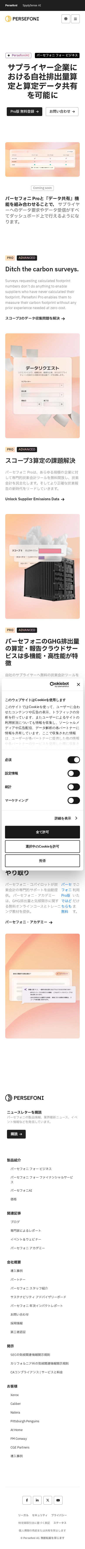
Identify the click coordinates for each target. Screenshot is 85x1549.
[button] (65, 18)
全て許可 (42, 832)
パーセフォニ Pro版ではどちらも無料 (66, 898)
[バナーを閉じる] (78, 684)
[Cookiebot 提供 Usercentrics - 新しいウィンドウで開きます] (51, 684)
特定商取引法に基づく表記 (34, 1523)
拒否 (42, 860)
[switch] (74, 773)
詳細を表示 (63, 818)
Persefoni (11, 5)
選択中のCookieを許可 (42, 846)
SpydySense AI (32, 5)
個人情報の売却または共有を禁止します (42, 1531)
